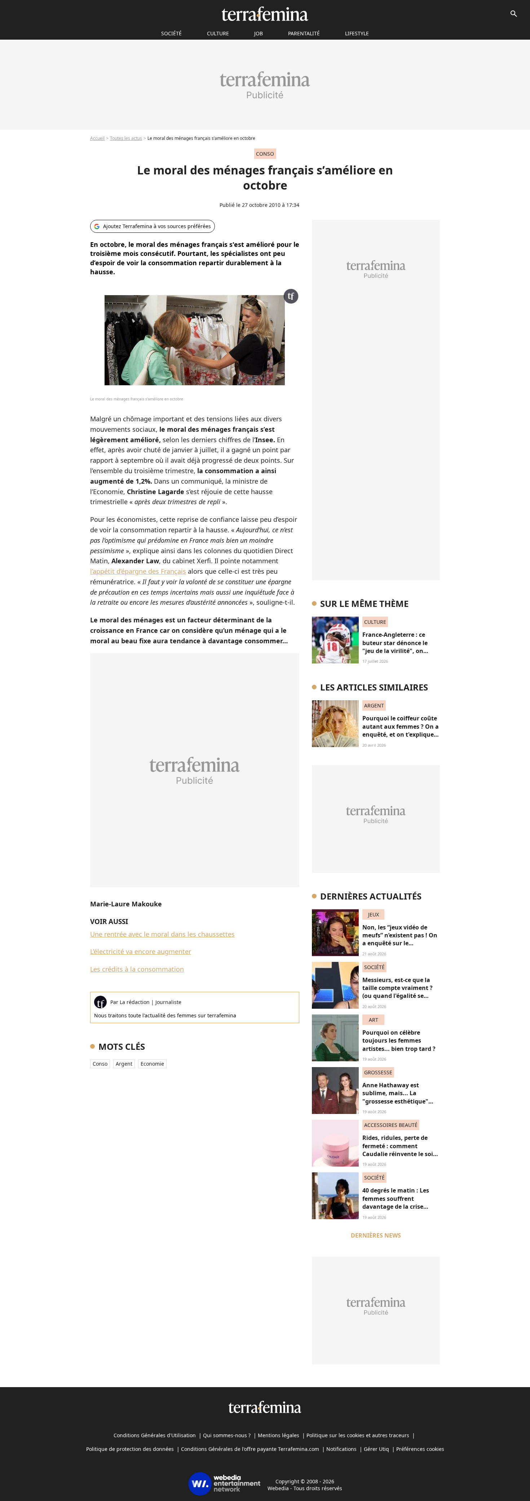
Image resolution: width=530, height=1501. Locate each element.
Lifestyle (357, 33)
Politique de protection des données (130, 1449)
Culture (218, 33)
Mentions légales (278, 1435)
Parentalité (304, 33)
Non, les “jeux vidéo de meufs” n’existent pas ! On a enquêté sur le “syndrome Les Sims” (399, 939)
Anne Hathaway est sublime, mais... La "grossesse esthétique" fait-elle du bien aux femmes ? (395, 1101)
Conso (100, 1063)
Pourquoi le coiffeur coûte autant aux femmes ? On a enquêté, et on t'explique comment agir (400, 730)
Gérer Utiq (376, 1449)
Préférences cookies (420, 1449)
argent (124, 1063)
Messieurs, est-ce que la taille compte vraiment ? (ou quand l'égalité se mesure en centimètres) (397, 992)
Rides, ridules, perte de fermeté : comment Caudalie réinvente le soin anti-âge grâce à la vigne (399, 1150)
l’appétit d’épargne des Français (138, 571)
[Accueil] (265, 13)
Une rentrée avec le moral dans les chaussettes (162, 934)
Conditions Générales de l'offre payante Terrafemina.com (250, 1449)
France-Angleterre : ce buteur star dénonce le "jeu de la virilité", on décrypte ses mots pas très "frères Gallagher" (400, 651)
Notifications (341, 1449)
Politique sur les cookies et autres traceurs (357, 1435)
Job (258, 33)
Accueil (97, 138)
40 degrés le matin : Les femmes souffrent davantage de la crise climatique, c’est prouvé (396, 1202)
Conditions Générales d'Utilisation (155, 1435)
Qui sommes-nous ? (227, 1435)
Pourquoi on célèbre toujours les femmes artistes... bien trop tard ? (399, 1041)
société (171, 33)
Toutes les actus (126, 138)
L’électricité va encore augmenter (140, 951)
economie (152, 1063)
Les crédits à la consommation (137, 969)
